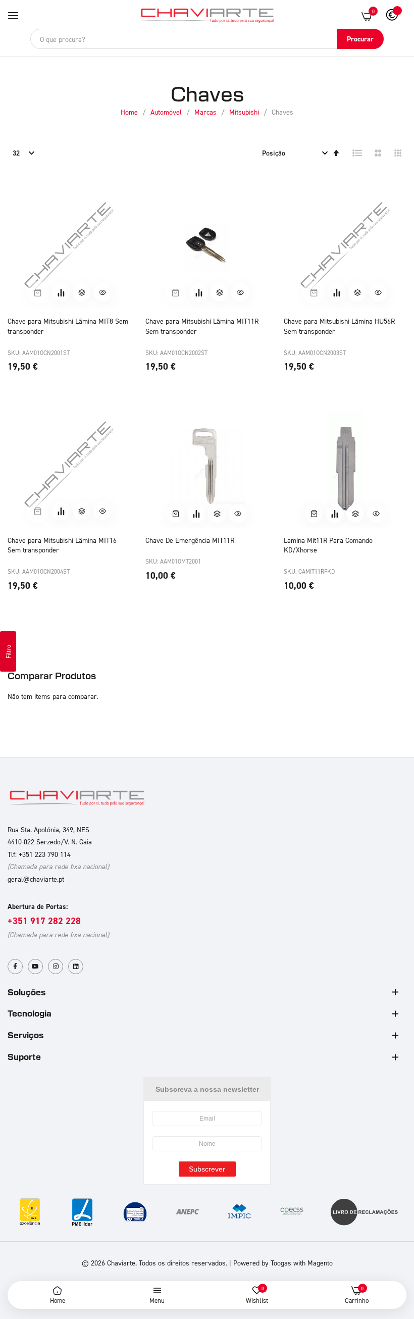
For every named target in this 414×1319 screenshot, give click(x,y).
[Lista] (357, 153)
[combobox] (207, 39)
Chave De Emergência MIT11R (189, 540)
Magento (320, 1262)
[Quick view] (102, 292)
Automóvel (167, 112)
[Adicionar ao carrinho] (176, 513)
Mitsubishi (245, 112)
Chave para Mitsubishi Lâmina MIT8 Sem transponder (68, 326)
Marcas (206, 112)
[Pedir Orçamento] (61, 292)
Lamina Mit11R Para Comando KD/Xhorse (328, 545)
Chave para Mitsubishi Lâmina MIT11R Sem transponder (201, 326)
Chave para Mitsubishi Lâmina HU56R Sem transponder (339, 326)
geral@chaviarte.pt (36, 879)
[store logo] (206, 16)
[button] (82, 292)
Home (130, 112)
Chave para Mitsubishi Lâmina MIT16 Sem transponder (62, 545)
